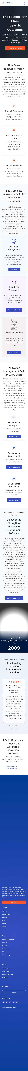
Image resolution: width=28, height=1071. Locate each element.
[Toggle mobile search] (25, 4)
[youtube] (13, 1002)
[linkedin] (16, 1002)
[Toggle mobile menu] (25, 2)
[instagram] (10, 1002)
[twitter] (7, 1002)
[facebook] (3, 1002)
